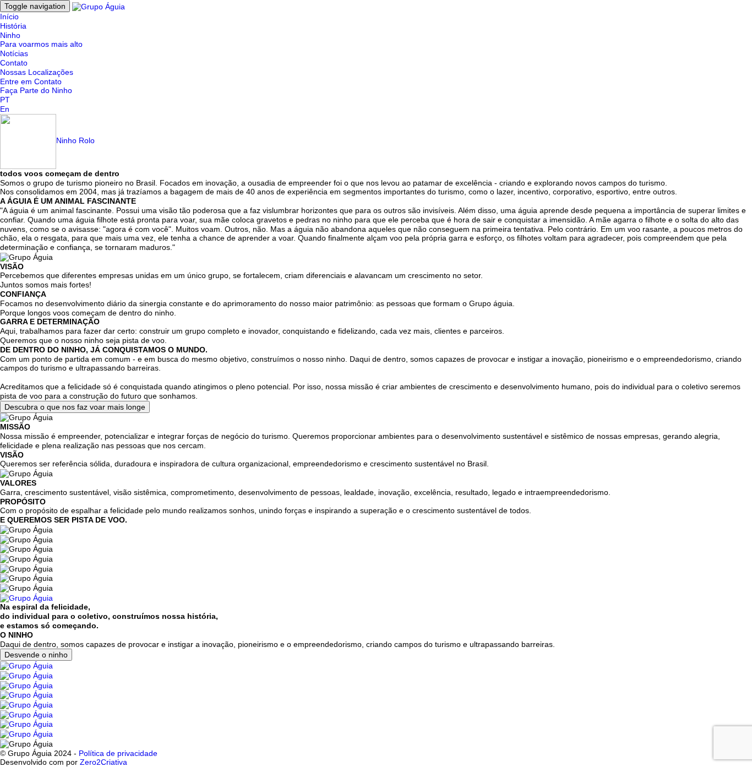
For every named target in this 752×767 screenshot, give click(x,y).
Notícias (14, 53)
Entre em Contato (31, 81)
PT (5, 99)
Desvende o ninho (36, 654)
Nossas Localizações (36, 72)
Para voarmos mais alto (41, 44)
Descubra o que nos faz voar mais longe (74, 406)
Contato (14, 62)
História (13, 25)
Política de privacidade (118, 753)
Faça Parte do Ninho (36, 90)
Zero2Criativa (103, 762)
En (4, 109)
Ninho (10, 35)
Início (9, 16)
